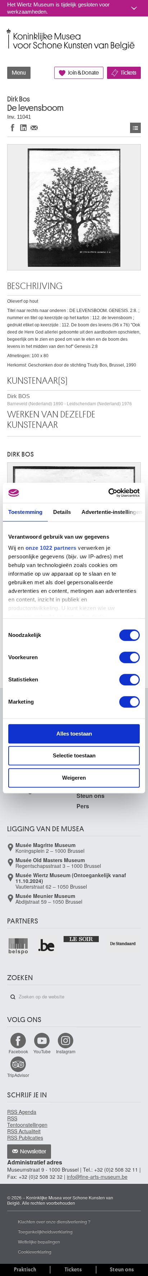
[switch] (129, 657)
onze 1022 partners (51, 548)
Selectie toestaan (74, 755)
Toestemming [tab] (25, 512)
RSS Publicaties (25, 1137)
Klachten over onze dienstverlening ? (54, 1221)
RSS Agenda (21, 1112)
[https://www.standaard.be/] (123, 943)
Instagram (65, 1051)
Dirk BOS (69, 399)
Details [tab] (62, 512)
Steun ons (91, 795)
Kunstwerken (135, 128)
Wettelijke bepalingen (39, 1241)
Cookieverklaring (34, 1251)
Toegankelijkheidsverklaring (45, 1231)
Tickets (128, 73)
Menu (19, 73)
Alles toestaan (74, 734)
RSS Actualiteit (24, 1131)
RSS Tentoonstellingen (27, 1121)
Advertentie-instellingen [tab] (112, 512)
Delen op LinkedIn (23, 127)
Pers (83, 806)
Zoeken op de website (13, 997)
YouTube (42, 1051)
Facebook (18, 1051)
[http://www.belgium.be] (47, 946)
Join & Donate (83, 73)
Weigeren (74, 778)
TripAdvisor (18, 1075)
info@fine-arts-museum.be (97, 1176)
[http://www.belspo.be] (18, 946)
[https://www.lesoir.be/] (81, 938)
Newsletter (33, 1151)
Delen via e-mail (34, 127)
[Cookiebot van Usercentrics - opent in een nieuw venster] (108, 492)
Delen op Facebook (12, 127)
